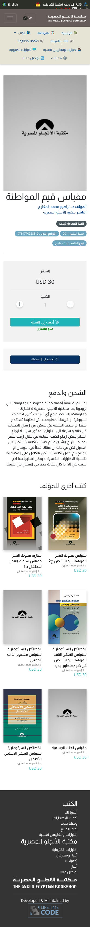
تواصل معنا (32, 58)
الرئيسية (67, 32)
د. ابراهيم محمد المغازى (56, 206)
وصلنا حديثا (69, 823)
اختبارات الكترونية (20, 49)
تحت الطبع (69, 828)
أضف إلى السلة (43, 322)
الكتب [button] (21, 32)
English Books (29, 41)
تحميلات (57, 58)
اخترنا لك (70, 812)
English (12, 4)
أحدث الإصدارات (65, 817)
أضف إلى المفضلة (42, 359)
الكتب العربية (60, 41)
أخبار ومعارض (66, 855)
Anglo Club (63, 9)
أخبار (74, 866)
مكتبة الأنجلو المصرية (59, 212)
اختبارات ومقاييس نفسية (60, 49)
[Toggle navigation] (10, 18)
